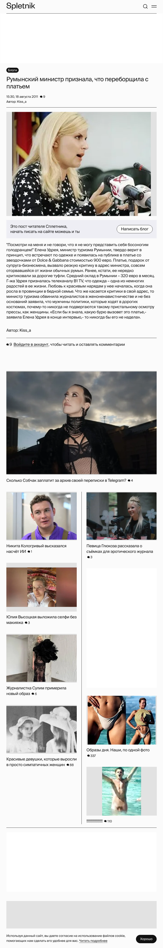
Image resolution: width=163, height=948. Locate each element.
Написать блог (134, 229)
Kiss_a (25, 330)
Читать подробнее (93, 941)
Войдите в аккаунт (31, 344)
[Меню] (154, 6)
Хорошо (146, 939)
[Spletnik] (20, 6)
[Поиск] (145, 6)
